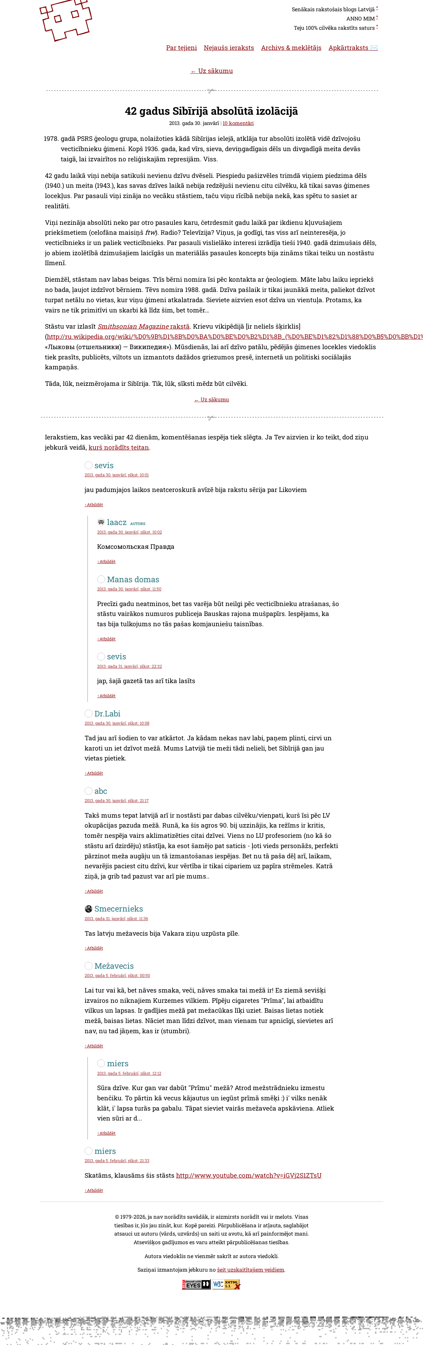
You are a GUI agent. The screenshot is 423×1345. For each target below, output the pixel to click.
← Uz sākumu (211, 70)
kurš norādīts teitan (119, 447)
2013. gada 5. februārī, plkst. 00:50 (117, 975)
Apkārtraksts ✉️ (353, 47)
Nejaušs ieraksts (229, 47)
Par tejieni (181, 47)
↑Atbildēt (94, 504)
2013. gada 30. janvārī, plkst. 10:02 (129, 532)
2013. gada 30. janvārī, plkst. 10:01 (117, 474)
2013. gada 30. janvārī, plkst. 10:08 (117, 723)
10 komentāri (238, 123)
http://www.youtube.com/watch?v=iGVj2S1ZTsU (249, 1175)
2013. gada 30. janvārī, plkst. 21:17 (117, 800)
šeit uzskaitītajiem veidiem (250, 1269)
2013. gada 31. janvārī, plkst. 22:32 (129, 666)
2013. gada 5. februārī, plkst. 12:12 (129, 1073)
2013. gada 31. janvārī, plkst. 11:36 (116, 918)
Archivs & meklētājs (291, 47)
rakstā (143, 326)
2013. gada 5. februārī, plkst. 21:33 (117, 1160)
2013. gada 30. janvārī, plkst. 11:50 (129, 588)
